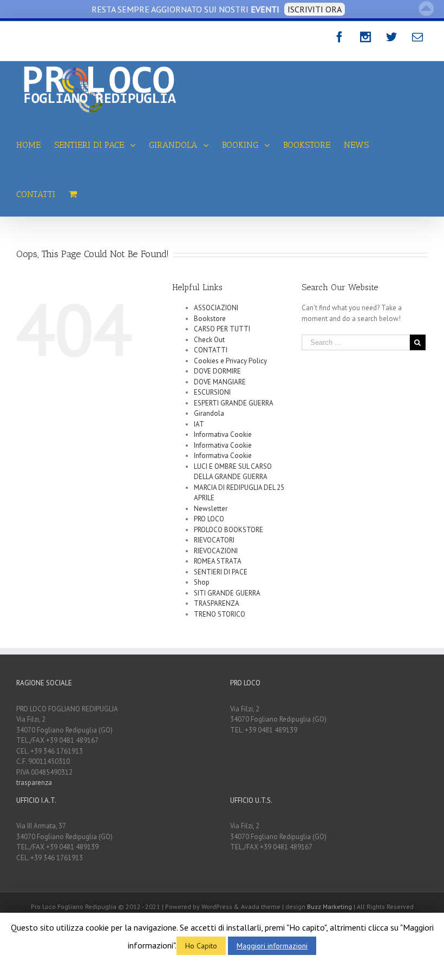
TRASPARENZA (216, 603)
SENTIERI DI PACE (220, 572)
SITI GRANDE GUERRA (227, 593)
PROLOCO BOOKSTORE (228, 529)
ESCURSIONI (212, 392)
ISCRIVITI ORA (315, 9)
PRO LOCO (209, 518)
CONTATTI (210, 350)
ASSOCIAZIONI (216, 307)
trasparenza (34, 782)
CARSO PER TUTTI (222, 328)
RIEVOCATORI (214, 540)
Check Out (209, 339)
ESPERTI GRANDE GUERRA (233, 403)
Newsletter (210, 508)
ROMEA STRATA (217, 561)
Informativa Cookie (223, 434)
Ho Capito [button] (201, 946)
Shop (202, 582)
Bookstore (210, 318)
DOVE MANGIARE (220, 382)
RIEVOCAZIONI (216, 550)
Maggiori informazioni (272, 946)
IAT (199, 424)
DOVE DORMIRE (217, 371)
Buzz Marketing (329, 906)
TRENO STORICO (219, 614)
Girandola (209, 413)
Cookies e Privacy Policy (230, 360)
